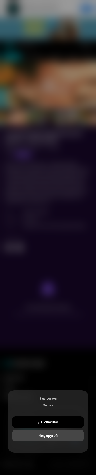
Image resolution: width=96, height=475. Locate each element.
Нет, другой (48, 436)
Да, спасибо (48, 422)
